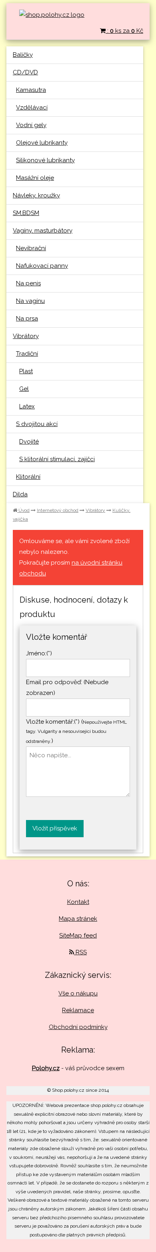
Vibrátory (26, 336)
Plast (26, 371)
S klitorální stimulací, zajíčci (57, 459)
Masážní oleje (35, 177)
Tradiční (27, 353)
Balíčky (23, 54)
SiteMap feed (78, 935)
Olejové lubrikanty (42, 142)
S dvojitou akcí (37, 424)
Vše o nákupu (78, 993)
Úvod (23, 510)
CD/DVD (25, 72)
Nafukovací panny (42, 265)
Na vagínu (30, 301)
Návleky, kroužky (36, 195)
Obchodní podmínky (78, 1027)
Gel (24, 388)
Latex (27, 406)
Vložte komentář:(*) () (76, 731)
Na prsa (27, 318)
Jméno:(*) (39, 653)
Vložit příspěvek (54, 828)
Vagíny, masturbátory (42, 230)
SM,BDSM (26, 213)
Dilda (20, 494)
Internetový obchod (57, 510)
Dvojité (29, 441)
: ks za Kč (124, 30)
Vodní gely (31, 125)
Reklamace (78, 1010)
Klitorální (28, 476)
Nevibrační (31, 248)
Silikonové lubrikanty (45, 160)
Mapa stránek (78, 918)
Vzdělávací (32, 107)
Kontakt (78, 902)
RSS (80, 952)
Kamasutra (31, 90)
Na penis (28, 283)
